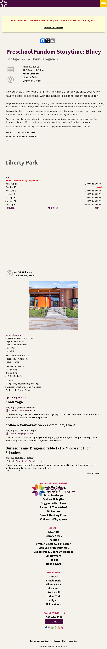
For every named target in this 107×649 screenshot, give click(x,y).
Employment (53, 555)
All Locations (54, 604)
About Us (53, 532)
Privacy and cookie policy (41, 641)
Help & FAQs (53, 563)
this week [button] (53, 207)
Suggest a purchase (53, 503)
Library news (53, 536)
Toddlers (20, 132)
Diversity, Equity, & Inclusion (53, 543)
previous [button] (10, 207)
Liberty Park (30, 77)
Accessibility (59, 641)
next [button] (97, 207)
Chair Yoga (14, 402)
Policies (53, 559)
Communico (71, 641)
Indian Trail (53, 596)
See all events (94, 473)
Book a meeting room (53, 515)
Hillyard (53, 600)
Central (53, 576)
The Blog (53, 539)
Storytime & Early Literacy (28, 136)
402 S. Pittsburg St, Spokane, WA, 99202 (24, 274)
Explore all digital (53, 499)
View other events (53, 27)
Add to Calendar (31, 73)
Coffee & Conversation (40, 425)
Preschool (29, 132)
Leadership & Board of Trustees (53, 551)
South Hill (54, 592)
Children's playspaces (53, 519)
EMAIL (54, 622)
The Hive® (53, 588)
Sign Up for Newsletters (53, 548)
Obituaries (53, 511)
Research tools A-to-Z (53, 507)
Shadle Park (53, 580)
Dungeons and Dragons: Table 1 (48, 450)
